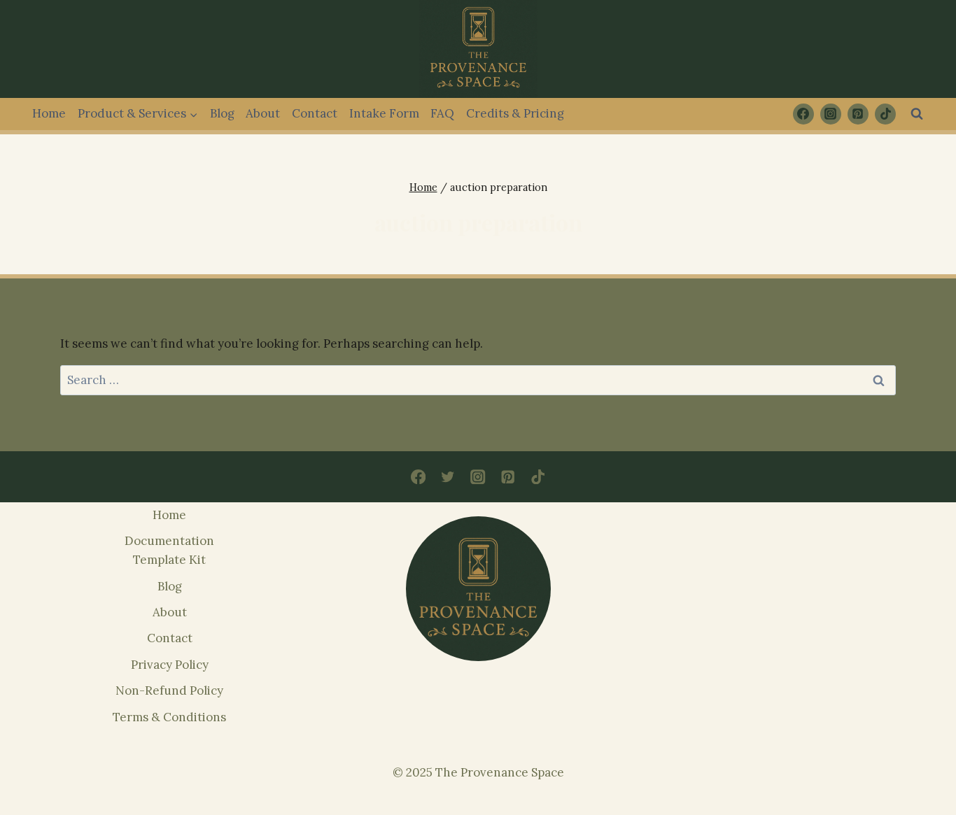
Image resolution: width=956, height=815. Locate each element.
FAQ (442, 113)
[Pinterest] (858, 114)
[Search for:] (478, 380)
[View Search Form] (916, 114)
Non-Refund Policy (169, 690)
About (263, 113)
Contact (314, 113)
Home (49, 113)
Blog (222, 113)
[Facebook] (803, 114)
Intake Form (384, 113)
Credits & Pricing (515, 113)
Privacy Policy (170, 664)
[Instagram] (831, 114)
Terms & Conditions (169, 717)
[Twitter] (448, 477)
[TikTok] (885, 114)
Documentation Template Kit (169, 550)
